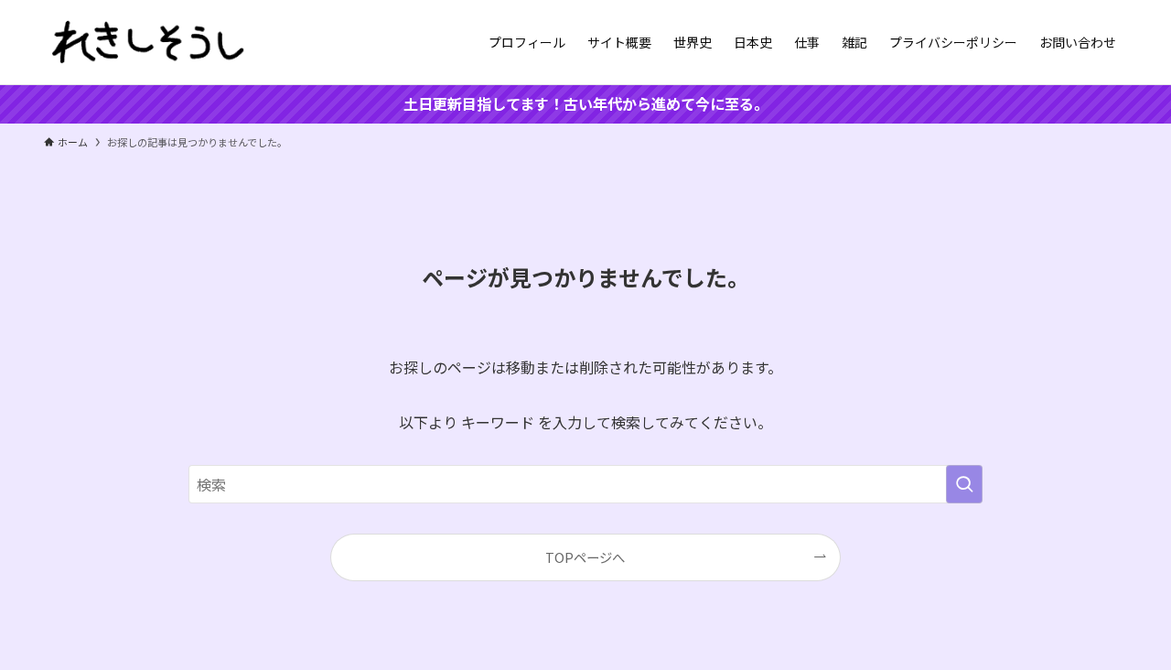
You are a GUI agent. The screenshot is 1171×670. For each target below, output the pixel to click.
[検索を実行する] (964, 484)
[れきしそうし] (148, 42)
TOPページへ (585, 557)
